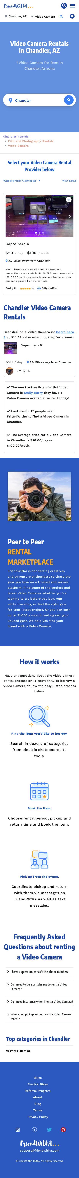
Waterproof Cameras (20, 181)
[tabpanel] (40, 216)
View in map (69, 180)
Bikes (38, 1078)
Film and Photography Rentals (30, 141)
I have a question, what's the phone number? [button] (39, 972)
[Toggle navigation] (72, 5)
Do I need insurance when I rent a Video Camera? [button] (42, 1002)
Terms (37, 1110)
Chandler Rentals (16, 136)
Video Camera (18, 145)
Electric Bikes (37, 1084)
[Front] (18, 5)
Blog (37, 1104)
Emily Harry (33, 393)
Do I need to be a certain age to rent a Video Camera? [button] (39, 986)
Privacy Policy (37, 1117)
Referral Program (38, 1091)
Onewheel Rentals (18, 1050)
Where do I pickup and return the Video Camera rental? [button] (41, 1016)
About (37, 1097)
